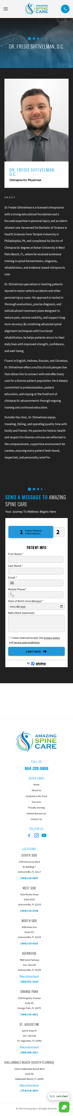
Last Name (15, 565)
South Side (29, 855)
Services (36, 801)
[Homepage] (36, 8)
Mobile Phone (17, 589)
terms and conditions (27, 642)
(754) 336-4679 (29, 1090)
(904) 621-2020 (29, 981)
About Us (36, 790)
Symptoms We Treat (36, 796)
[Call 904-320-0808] (65, 9)
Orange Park (29, 991)
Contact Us (36, 819)
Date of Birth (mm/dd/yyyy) (25, 601)
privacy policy (52, 638)
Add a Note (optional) (21, 612)
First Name (15, 553)
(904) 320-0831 (29, 1014)
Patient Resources (36, 813)
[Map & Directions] (29, 976)
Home (36, 784)
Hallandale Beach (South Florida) (29, 1062)
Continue (33, 651)
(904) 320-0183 (29, 943)
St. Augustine (29, 1024)
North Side (29, 920)
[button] (6, 8)
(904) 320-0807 (29, 878)
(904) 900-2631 (29, 1052)
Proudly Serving (36, 807)
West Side (29, 888)
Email (12, 577)
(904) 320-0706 (29, 910)
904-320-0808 (36, 768)
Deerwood (29, 953)
